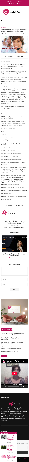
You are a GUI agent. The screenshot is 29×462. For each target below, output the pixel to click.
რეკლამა (20, 1)
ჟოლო (6, 33)
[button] (3, 247)
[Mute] (23, 386)
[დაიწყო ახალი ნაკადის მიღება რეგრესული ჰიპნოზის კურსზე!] (14, 243)
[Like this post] (17, 56)
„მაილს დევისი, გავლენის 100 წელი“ (10, 351)
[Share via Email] (22, 56)
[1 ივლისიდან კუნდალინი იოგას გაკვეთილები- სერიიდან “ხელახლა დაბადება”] (3, 447)
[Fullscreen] (25, 386)
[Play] (3, 386)
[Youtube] (17, 3)
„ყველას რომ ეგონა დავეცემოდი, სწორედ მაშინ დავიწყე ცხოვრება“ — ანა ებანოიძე (12, 334)
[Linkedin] (15, 3)
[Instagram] (13, 3)
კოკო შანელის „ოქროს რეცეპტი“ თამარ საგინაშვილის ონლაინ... (11, 438)
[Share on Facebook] (18, 56)
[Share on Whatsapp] (19, 56)
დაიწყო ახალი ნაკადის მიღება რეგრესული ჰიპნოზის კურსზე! (14, 254)
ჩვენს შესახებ (9, 1)
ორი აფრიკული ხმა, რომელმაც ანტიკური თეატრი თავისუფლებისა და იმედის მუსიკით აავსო (13, 347)
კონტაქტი (15, 1)
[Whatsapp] (19, 3)
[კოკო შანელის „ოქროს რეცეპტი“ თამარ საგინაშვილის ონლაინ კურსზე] (3, 437)
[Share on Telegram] (21, 56)
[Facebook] (9, 3)
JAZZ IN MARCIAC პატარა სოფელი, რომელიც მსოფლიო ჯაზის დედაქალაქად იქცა (12, 343)
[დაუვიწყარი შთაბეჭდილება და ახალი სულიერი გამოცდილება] (3, 456)
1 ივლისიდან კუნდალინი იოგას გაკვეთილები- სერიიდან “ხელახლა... (11, 448)
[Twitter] (11, 3)
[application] (14, 373)
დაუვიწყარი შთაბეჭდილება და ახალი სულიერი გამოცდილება (11, 457)
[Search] (27, 20)
